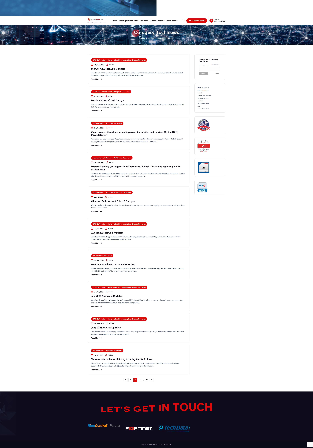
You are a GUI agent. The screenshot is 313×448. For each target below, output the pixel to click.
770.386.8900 (219, 21)
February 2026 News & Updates (108, 68)
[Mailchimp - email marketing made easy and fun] (216, 73)
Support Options (156, 21)
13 (147, 380)
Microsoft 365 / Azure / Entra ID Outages (113, 201)
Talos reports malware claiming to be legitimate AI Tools (121, 359)
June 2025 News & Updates (106, 327)
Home (115, 21)
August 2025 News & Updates (107, 232)
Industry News (106, 60)
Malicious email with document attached (113, 264)
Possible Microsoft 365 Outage (107, 100)
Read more (95, 79)
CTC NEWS (97, 60)
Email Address (203, 66)
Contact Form (204, 90)
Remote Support (198, 20)
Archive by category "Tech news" (159, 38)
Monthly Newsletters (129, 60)
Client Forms (171, 21)
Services (143, 21)
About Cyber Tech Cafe (128, 21)
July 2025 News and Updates (106, 296)
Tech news (142, 60)
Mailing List (117, 60)
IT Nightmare (108, 123)
